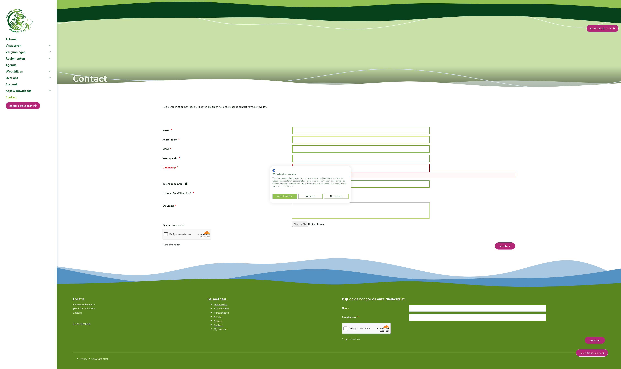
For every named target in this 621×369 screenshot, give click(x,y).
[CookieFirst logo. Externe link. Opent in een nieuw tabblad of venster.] (273, 170)
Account (11, 84)
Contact (11, 97)
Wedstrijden (14, 71)
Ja (295, 192)
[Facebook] (74, 358)
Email (166, 149)
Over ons (12, 77)
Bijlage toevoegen (173, 225)
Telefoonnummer (173, 184)
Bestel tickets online (21, 105)
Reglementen (15, 58)
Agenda (11, 65)
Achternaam (170, 139)
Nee (297, 197)
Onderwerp (169, 167)
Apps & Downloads (18, 90)
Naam (166, 130)
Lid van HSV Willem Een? (177, 193)
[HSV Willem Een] (28, 20)
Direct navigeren (81, 323)
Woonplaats (170, 158)
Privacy (83, 358)
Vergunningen (16, 52)
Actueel (11, 39)
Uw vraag (168, 206)
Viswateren (13, 45)
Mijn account (221, 329)
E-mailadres (349, 317)
